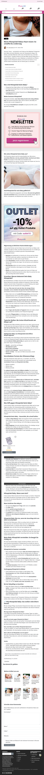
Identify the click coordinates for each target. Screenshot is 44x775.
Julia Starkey (11, 47)
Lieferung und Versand (22, 755)
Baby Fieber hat (15, 305)
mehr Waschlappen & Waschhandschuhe (22, 457)
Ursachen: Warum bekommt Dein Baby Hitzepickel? (13, 69)
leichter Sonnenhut (12, 565)
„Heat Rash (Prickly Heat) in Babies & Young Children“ (23, 645)
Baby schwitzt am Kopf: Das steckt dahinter (17, 680)
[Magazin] (3, 772)
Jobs (15, 768)
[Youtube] (9, 772)
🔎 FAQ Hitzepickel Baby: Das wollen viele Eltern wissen (14, 80)
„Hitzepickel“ (29, 647)
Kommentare (7, 712)
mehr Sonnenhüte (22, 483)
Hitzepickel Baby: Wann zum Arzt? (11, 76)
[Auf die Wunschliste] (15, 437)
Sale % (18, 760)
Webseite (6, 736)
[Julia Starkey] (5, 48)
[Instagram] (5, 772)
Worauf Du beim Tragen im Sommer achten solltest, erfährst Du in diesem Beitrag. (23, 561)
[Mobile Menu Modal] (6, 9)
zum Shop (40, 1)
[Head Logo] (22, 6)
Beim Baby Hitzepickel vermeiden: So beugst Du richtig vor (15, 78)
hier (17, 655)
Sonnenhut (30, 475)
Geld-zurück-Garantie (35, 758)
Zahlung (19, 757)
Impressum (4, 768)
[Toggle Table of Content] (38, 65)
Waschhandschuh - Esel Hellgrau (9, 446)
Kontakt (19, 759)
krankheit (7, 661)
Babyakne (8, 255)
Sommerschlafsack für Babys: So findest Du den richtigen (27, 696)
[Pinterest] (7, 772)
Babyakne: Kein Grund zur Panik (8, 680)
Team (18, 768)
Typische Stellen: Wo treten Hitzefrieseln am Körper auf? (14, 71)
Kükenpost (4, 1)
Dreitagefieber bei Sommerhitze (8, 695)
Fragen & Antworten (21, 753)
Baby (6, 38)
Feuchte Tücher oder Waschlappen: (14, 428)
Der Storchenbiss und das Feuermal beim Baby (35, 682)
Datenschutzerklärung (6, 766)
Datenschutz (9, 768)
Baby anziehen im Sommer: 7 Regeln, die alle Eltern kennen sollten (26, 682)
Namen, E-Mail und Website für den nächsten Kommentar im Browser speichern (22, 741)
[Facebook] (11, 772)
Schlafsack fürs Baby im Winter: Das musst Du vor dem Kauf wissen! (17, 697)
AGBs (13, 768)
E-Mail (6, 731)
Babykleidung (14, 555)
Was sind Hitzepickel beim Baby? (11, 67)
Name (6, 726)
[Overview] (14, 9)
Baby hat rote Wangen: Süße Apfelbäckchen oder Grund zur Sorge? (35, 697)
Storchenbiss (12, 260)
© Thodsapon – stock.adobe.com (35, 188)
